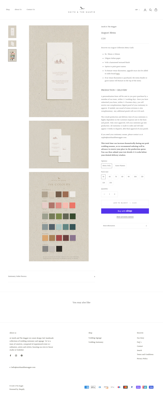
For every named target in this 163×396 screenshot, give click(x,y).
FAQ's (139, 342)
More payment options (125, 216)
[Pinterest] (22, 355)
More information (109, 226)
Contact (140, 346)
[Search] (150, 9)
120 (104, 182)
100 (135, 176)
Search (139, 350)
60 (110, 176)
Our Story (140, 338)
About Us (18, 9)
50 (103, 176)
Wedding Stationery (96, 342)
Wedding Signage (95, 338)
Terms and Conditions (145, 354)
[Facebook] (10, 355)
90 (129, 176)
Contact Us (31, 9)
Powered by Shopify (17, 389)
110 (142, 176)
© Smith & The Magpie (16, 386)
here (118, 74)
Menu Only (107, 165)
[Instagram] (16, 355)
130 (110, 182)
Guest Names (120, 165)
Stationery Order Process (17, 276)
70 (116, 176)
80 (122, 176)
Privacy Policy (142, 358)
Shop (8, 9)
